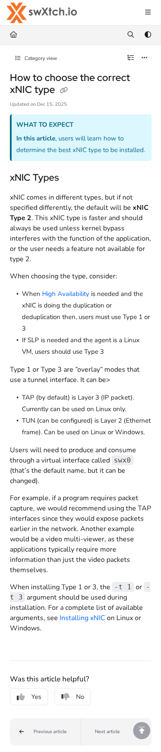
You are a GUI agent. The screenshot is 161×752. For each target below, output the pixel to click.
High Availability (65, 293)
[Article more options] (145, 58)
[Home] (41, 13)
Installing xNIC (82, 618)
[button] (45, 732)
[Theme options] (148, 35)
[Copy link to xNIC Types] (72, 178)
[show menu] (148, 13)
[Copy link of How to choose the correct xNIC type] (64, 90)
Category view (40, 58)
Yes (36, 696)
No (80, 696)
